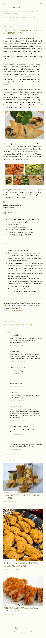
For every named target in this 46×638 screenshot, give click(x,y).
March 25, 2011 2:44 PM (17, 400)
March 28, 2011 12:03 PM (17, 449)
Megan (12, 441)
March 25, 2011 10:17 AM (17, 345)
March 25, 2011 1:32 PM (17, 374)
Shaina (12, 380)
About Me (14, 17)
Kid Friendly (18, 324)
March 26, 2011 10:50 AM (17, 420)
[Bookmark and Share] (14, 311)
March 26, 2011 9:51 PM (17, 435)
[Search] (41, 3)
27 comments (13, 614)
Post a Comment (9, 454)
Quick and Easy (27, 324)
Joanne (12, 351)
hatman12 (29, 632)
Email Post (12, 321)
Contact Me (24, 17)
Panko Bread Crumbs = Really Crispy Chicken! (20, 609)
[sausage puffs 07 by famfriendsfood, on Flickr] (24, 139)
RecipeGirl (13, 406)
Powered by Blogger (24, 628)
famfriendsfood (12, 7)
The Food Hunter (16, 368)
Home (6, 17)
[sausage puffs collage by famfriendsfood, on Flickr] (24, 185)
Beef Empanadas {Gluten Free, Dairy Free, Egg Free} (20, 564)
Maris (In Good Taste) (18, 427)
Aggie (12, 335)
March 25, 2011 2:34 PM (17, 386)
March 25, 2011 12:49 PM (17, 361)
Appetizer (11, 324)
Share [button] (5, 321)
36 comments (13, 501)
